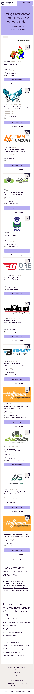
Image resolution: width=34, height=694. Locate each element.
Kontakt (17, 670)
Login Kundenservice (17, 686)
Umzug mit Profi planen (9, 625)
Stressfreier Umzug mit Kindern (11, 642)
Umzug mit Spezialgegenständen (12, 632)
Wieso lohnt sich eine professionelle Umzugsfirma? (16, 622)
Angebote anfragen (17, 79)
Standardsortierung (23, 40)
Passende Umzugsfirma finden (11, 619)
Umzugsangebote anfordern (25, 3)
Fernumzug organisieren (9, 635)
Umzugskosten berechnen (10, 629)
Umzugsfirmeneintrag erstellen (17, 667)
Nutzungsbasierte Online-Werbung (17, 683)
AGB (17, 675)
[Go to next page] (20, 559)
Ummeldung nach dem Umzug (11, 652)
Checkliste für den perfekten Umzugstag (14, 649)
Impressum (17, 672)
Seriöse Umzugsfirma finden (10, 639)
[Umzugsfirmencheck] (7, 3)
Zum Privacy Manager (17, 680)
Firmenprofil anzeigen (17, 84)
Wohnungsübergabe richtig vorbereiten (13, 655)
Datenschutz (17, 678)
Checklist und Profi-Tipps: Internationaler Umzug (16, 645)
